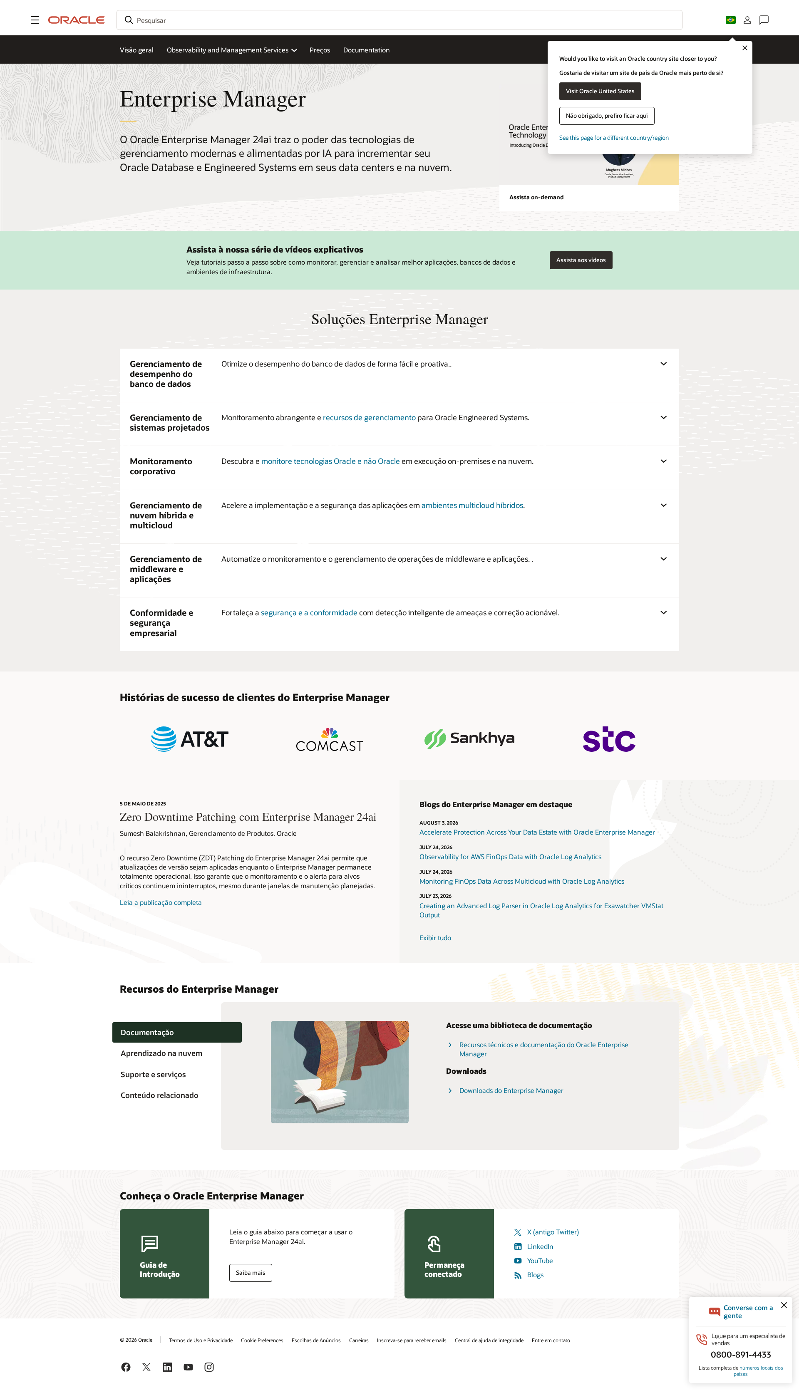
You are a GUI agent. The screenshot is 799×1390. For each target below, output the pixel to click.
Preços (320, 49)
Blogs (535, 1274)
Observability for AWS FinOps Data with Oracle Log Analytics (510, 856)
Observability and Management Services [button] (227, 49)
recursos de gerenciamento (369, 417)
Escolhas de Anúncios (316, 1340)
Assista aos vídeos (581, 260)
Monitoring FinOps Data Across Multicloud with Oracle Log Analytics (522, 881)
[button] (35, 20)
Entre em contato (551, 1340)
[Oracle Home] (77, 20)
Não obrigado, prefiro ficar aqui (607, 115)
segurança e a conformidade (309, 612)
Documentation (366, 49)
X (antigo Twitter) (553, 1231)
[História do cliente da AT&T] (190, 739)
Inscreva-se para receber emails (412, 1340)
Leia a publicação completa (161, 902)
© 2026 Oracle (136, 1339)
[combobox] (399, 20)
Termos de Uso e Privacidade (201, 1340)
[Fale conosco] (764, 20)
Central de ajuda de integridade (489, 1340)
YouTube (540, 1260)
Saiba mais (251, 1272)
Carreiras (359, 1340)
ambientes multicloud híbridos (472, 505)
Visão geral (137, 49)
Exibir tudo (435, 937)
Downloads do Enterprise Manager (511, 1090)
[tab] (177, 1032)
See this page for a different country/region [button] (614, 137)
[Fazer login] (747, 20)
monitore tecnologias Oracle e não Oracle (330, 461)
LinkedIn (540, 1246)
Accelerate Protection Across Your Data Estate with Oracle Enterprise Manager (537, 832)
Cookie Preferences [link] (262, 1340)
